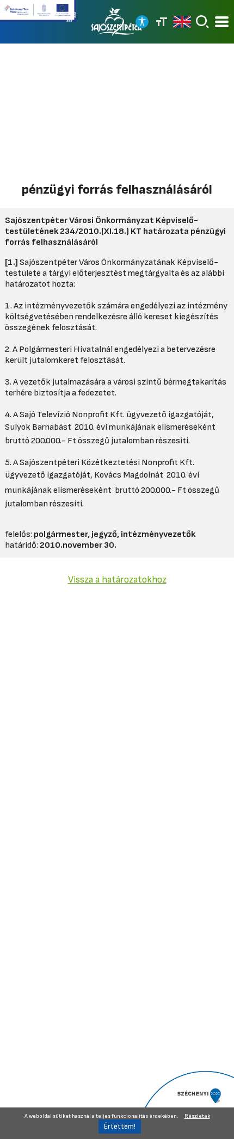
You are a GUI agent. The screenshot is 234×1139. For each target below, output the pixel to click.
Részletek (197, 1116)
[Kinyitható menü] (222, 22)
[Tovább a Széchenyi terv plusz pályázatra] (38, 15)
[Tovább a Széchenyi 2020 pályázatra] (185, 1104)
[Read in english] (182, 22)
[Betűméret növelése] (161, 22)
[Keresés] (202, 22)
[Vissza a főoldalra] (117, 22)
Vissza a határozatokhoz (117, 579)
